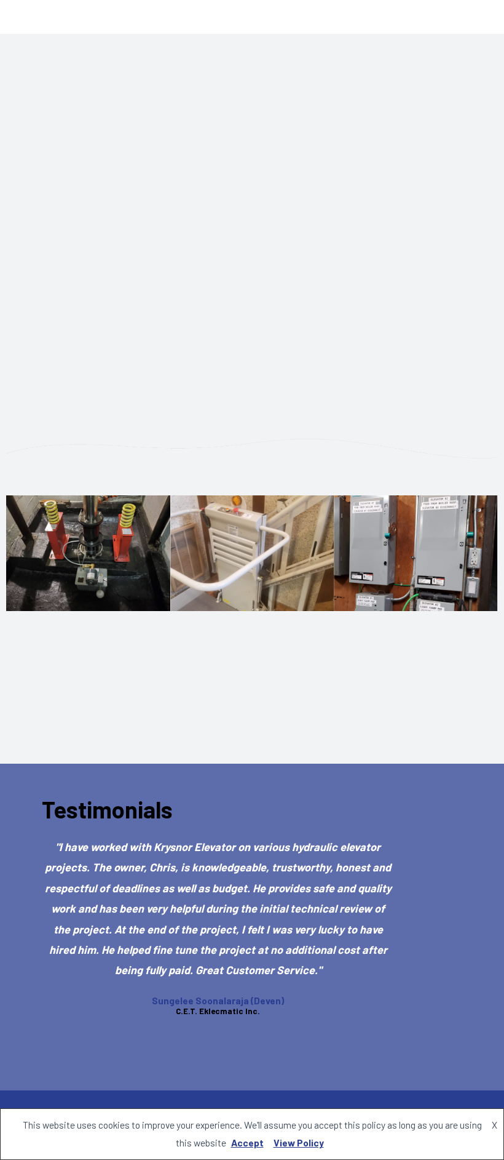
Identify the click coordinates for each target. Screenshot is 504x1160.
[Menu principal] (477, 17)
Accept (247, 1142)
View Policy (299, 1142)
